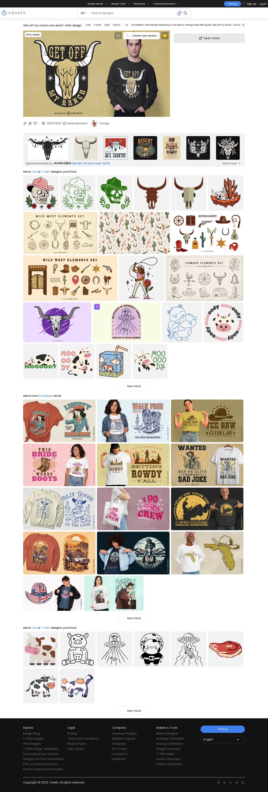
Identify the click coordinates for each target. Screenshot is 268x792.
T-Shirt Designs (33, 739)
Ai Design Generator (170, 739)
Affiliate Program (123, 739)
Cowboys (46, 396)
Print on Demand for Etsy (40, 764)
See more (134, 386)
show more (230, 163)
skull (107, 24)
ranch (116, 24)
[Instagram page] (218, 782)
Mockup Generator (169, 744)
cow (88, 24)
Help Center (75, 749)
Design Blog (31, 733)
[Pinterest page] (230, 782)
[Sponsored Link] (48, 148)
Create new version (144, 35)
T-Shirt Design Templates (41, 749)
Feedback (119, 759)
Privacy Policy (77, 744)
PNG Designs (32, 744)
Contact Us (120, 754)
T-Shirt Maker (165, 754)
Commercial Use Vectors (40, 754)
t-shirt (97, 24)
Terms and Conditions (83, 739)
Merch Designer (167, 733)
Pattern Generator (169, 764)
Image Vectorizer (168, 749)
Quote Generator (168, 759)
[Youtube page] (236, 782)
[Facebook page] (224, 782)
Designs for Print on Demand (43, 759)
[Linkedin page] (242, 782)
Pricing (72, 733)
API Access (119, 749)
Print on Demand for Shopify (43, 769)
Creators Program (124, 733)
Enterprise (119, 744)
